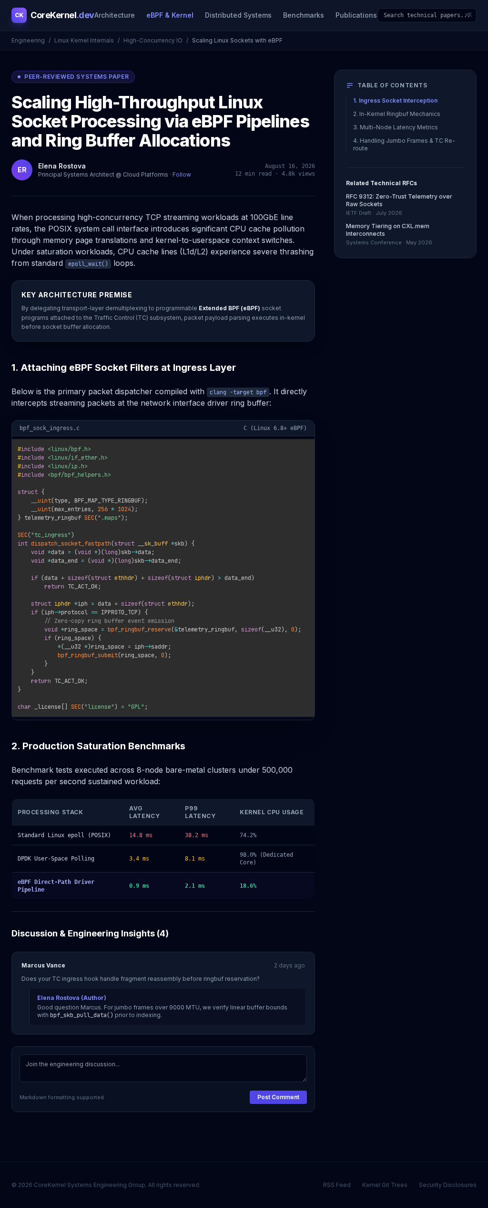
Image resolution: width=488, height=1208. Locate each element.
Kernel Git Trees (384, 1184)
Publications (356, 15)
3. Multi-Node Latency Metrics (395, 127)
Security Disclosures (448, 1184)
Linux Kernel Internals (84, 40)
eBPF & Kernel (169, 15)
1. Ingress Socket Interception (395, 100)
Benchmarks (303, 15)
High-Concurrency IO (153, 40)
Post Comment (278, 1097)
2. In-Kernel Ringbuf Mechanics (396, 113)
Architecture (114, 15)
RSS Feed (337, 1184)
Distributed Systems (238, 15)
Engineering (28, 40)
